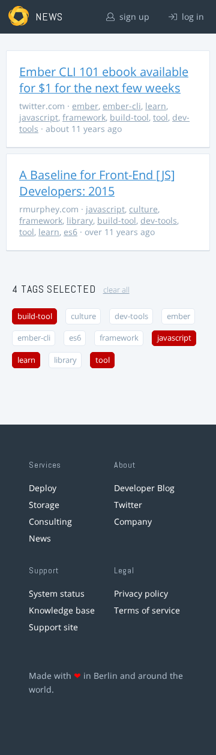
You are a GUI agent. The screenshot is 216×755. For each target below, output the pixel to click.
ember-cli (122, 106)
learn (155, 106)
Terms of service (147, 610)
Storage (44, 504)
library (80, 220)
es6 (70, 231)
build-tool (129, 117)
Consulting (50, 521)
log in (191, 16)
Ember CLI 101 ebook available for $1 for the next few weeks (103, 80)
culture (143, 209)
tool (160, 117)
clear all (116, 290)
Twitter (128, 504)
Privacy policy (141, 593)
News (40, 538)
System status (57, 593)
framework (84, 117)
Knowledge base (62, 610)
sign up (133, 16)
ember (85, 106)
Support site (53, 627)
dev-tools (158, 220)
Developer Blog (144, 488)
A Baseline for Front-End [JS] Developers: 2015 (97, 183)
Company (133, 521)
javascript (38, 117)
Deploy (42, 488)
